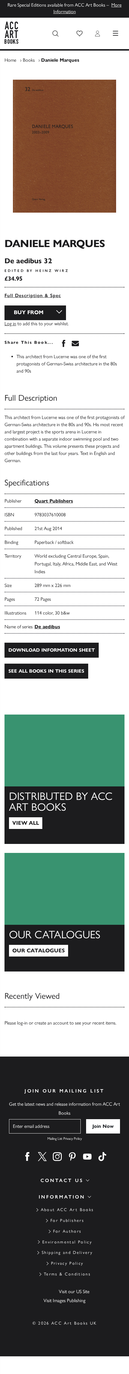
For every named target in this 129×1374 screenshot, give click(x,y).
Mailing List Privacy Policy (64, 1139)
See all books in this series (46, 671)
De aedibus (47, 627)
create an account (51, 1023)
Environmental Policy (67, 1242)
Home (10, 60)
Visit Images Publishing (65, 1300)
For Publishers (67, 1220)
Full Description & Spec (32, 295)
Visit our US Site (74, 1291)
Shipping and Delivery (67, 1252)
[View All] (64, 779)
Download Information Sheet (51, 650)
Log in (10, 323)
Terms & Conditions (67, 1274)
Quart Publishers (53, 501)
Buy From (29, 312)
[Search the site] (55, 33)
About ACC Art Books (67, 1209)
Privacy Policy (67, 1263)
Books (29, 60)
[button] (79, 33)
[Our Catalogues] (64, 912)
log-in (22, 1023)
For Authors (67, 1231)
